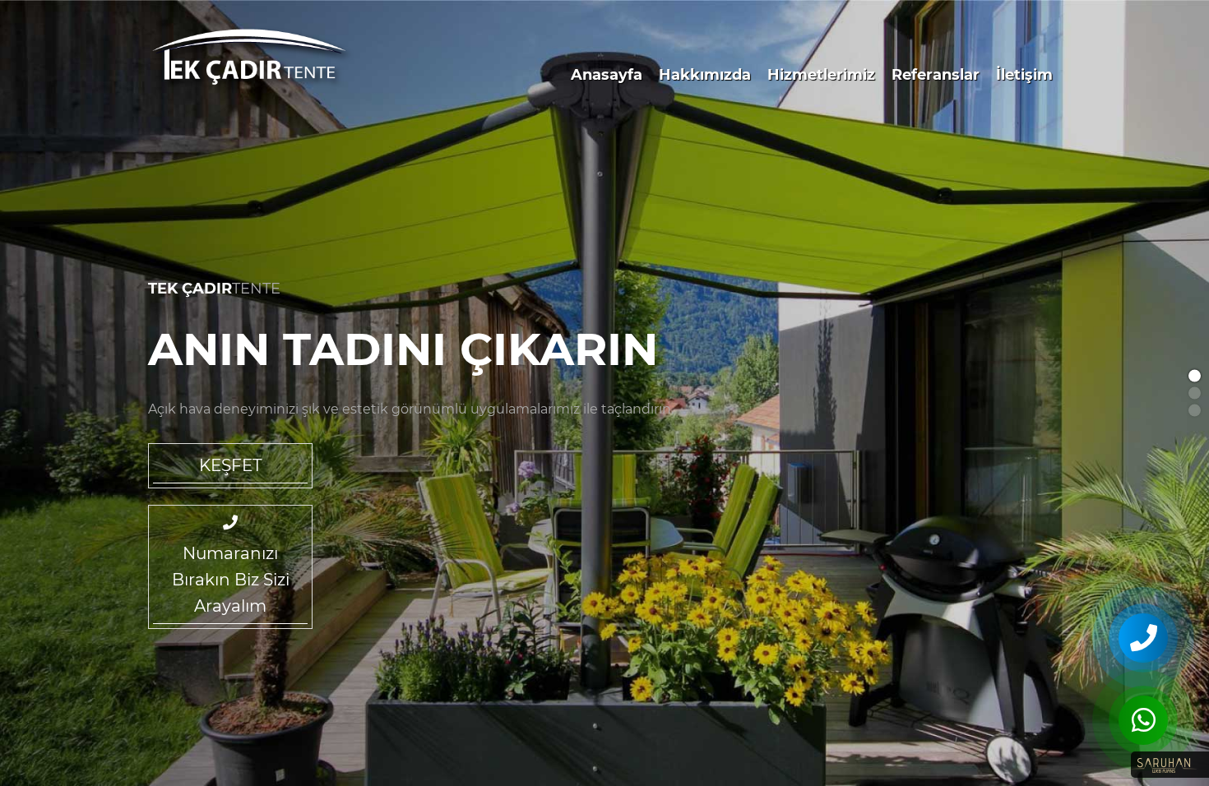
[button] (1194, 376)
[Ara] (1143, 638)
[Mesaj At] (1143, 720)
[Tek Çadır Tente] (253, 61)
